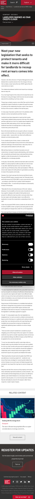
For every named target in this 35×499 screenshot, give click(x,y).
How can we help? (21, 497)
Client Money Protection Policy (19, 490)
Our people (23, 476)
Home (2, 6)
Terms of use (30, 486)
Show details (26, 267)
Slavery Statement (18, 488)
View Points (9, 6)
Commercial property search (11, 476)
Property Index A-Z (9, 493)
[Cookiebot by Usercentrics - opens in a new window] (25, 216)
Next (33, 415)
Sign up (17, 464)
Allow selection (17, 277)
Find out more (7, 22)
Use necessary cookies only (17, 282)
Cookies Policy (5, 488)
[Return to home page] (3, 2)
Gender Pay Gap (26, 488)
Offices (29, 476)
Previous (1, 415)
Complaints (11, 488)
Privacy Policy (17, 493)
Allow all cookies (17, 272)
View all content (17, 437)
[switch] (30, 249)
